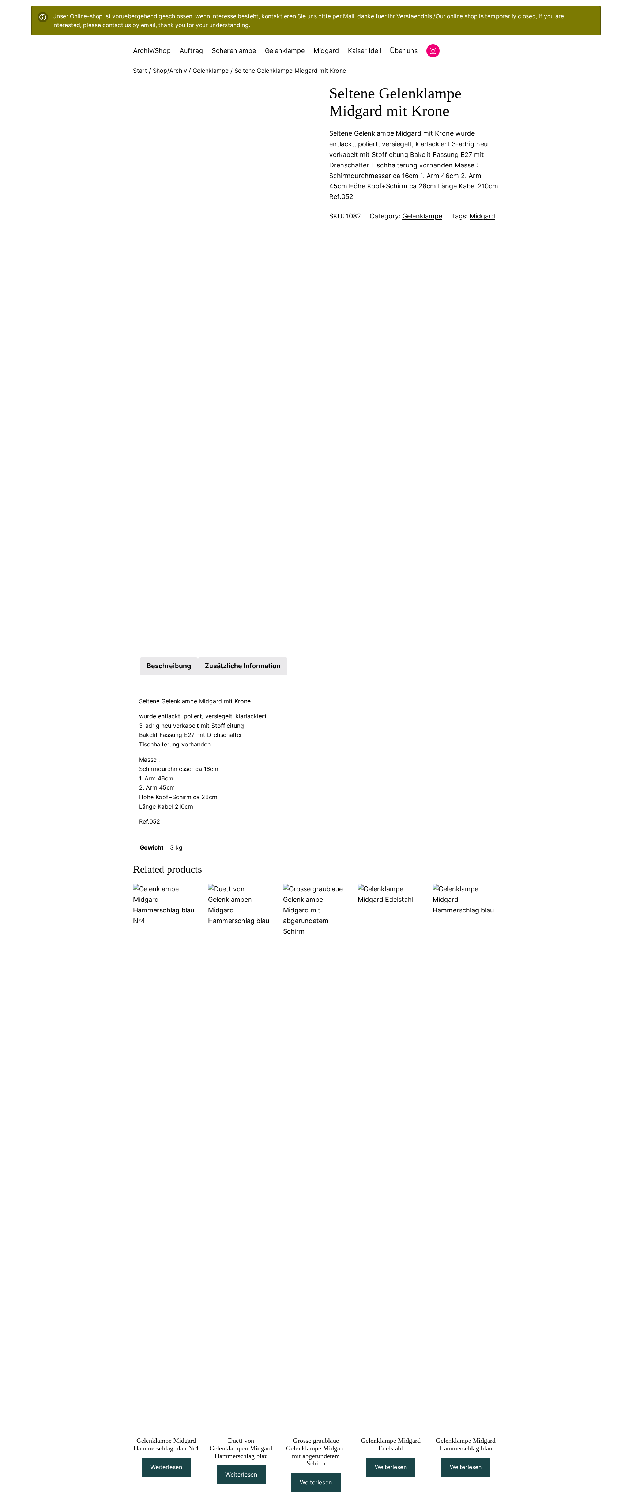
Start (140, 70)
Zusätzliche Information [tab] (243, 666)
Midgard (482, 216)
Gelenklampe (211, 70)
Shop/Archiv (170, 70)
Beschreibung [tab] (169, 666)
